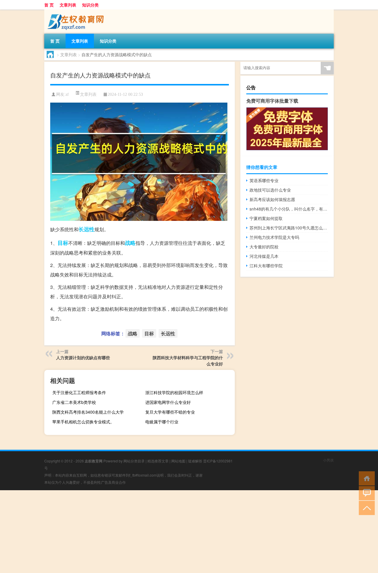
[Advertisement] (177, 531)
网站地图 (178, 460)
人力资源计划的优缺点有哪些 (83, 357)
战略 (130, 243)
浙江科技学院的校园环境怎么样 (174, 392)
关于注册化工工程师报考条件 (79, 392)
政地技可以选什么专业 (270, 190)
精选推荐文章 (158, 460)
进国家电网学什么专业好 (168, 402)
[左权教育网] (75, 11)
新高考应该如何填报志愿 (272, 199)
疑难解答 (195, 460)
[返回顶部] (365, 507)
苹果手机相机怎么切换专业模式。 (83, 422)
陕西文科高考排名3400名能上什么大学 (88, 412)
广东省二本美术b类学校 (74, 402)
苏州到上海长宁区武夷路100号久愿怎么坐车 (289, 228)
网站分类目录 (134, 460)
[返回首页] (365, 478)
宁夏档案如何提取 (266, 218)
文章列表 (68, 5)
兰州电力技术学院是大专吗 (274, 237)
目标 (63, 243)
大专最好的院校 (264, 247)
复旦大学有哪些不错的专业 (170, 412)
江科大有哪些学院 (266, 265)
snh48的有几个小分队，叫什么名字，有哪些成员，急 (289, 209)
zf (67, 94)
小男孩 (328, 459)
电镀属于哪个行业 (161, 422)
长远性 (86, 229)
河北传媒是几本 (264, 256)
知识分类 (90, 5)
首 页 (49, 5)
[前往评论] (365, 492)
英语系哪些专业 (264, 180)
